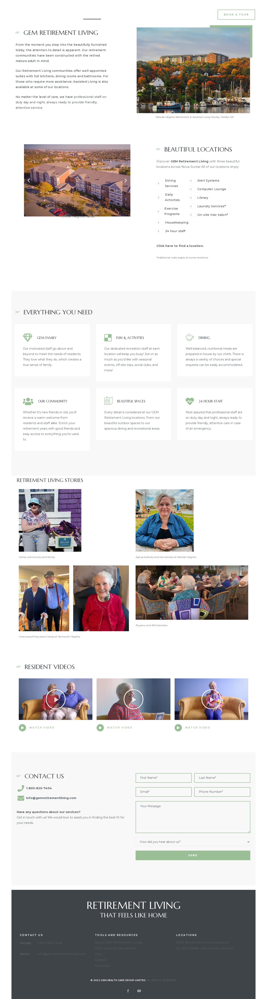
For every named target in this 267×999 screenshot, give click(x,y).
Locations (134, 14)
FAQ (153, 14)
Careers (101, 960)
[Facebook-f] (128, 991)
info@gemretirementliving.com (61, 954)
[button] (236, 14)
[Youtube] (139, 991)
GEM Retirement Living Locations (202, 942)
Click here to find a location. (180, 246)
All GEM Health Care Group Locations (205, 948)
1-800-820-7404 (50, 943)
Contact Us (172, 14)
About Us (112, 14)
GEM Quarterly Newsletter (115, 948)
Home (92, 14)
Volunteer (102, 966)
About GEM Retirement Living (118, 942)
